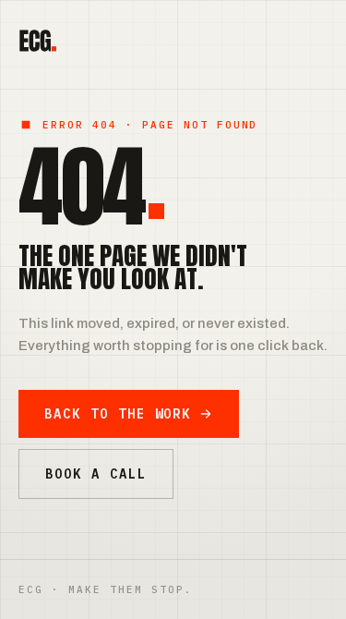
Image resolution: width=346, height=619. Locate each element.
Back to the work (117, 414)
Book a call (96, 474)
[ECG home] (37, 41)
